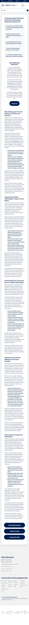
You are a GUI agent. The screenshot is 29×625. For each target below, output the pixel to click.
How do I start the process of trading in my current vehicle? (13, 49)
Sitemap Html (18, 612)
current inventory (15, 141)
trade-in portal (10, 86)
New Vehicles (4, 580)
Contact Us (14, 103)
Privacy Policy (8, 612)
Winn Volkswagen (3, 612)
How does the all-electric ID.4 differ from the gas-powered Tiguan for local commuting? (14, 27)
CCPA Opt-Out (25, 612)
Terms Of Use (11, 612)
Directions (22, 583)
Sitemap (14, 612)
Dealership (24, 578)
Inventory (4, 578)
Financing (16, 578)
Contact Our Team (14, 537)
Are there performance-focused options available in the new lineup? (14, 42)
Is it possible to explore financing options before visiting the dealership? (14, 55)
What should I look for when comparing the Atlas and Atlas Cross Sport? (14, 35)
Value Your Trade (14, 531)
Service (10, 578)
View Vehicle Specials (14, 525)
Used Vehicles (4, 583)
